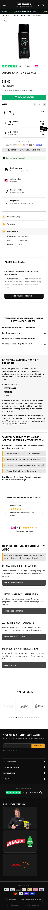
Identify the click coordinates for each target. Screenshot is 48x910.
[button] (4, 4)
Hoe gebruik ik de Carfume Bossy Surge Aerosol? (18, 327)
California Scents (11, 384)
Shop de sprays (10, 665)
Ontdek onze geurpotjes (13, 611)
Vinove (6, 396)
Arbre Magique (10, 388)
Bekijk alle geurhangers (14, 582)
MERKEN (8, 15)
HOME (3, 15)
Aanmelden (38, 746)
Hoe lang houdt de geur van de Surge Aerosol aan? (19, 338)
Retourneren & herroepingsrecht (31, 900)
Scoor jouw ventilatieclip (14, 637)
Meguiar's (8, 392)
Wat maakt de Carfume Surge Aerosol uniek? (17, 344)
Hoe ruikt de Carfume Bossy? (11, 333)
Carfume (15, 15)
